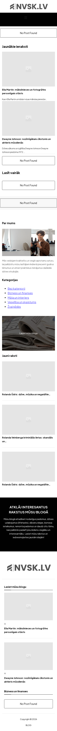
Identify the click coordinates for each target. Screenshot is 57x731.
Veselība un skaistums (22, 302)
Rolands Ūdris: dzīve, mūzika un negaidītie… (26, 394)
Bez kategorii (16, 288)
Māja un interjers (18, 297)
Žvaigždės (14, 306)
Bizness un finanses (20, 293)
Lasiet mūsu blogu (28, 333)
